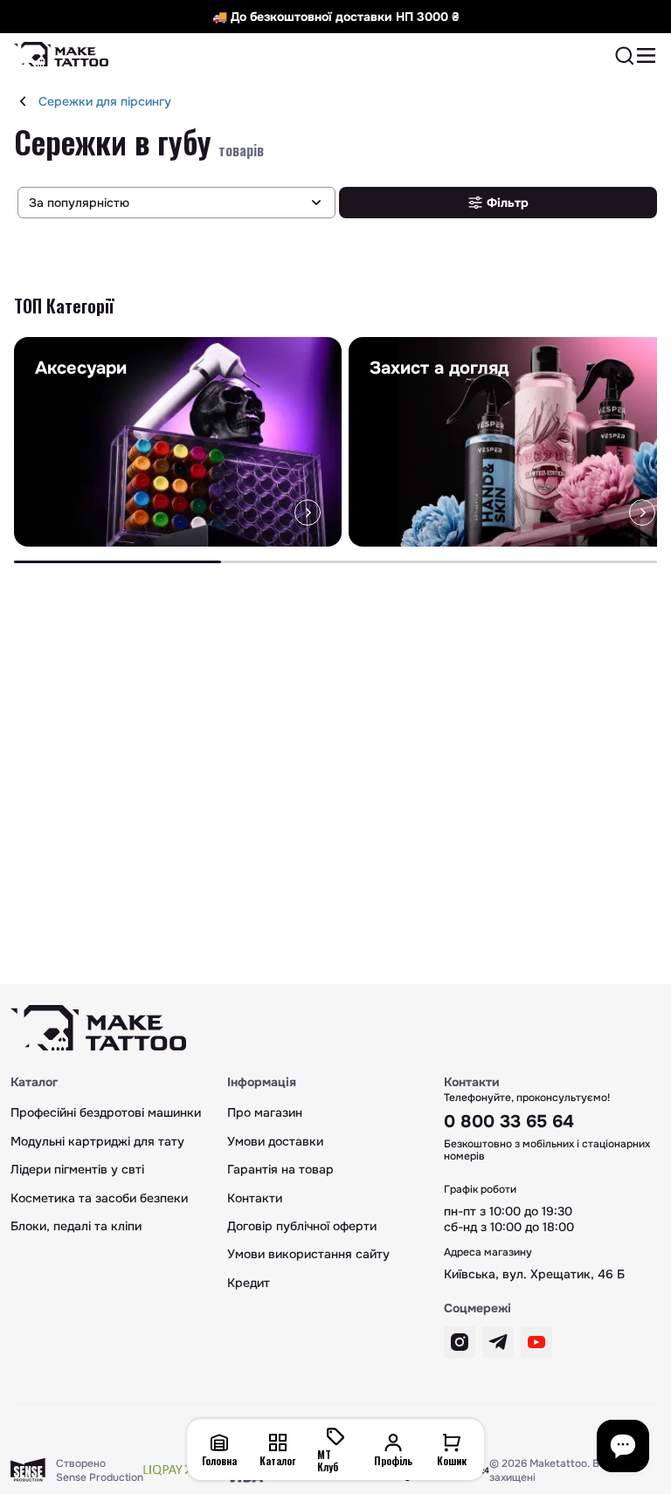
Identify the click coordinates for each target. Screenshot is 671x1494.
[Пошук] (624, 55)
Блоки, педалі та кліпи (76, 1226)
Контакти (254, 1198)
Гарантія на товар (280, 1169)
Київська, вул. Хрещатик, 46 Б (534, 1274)
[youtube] (536, 1342)
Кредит (248, 1283)
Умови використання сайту (308, 1254)
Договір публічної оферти (302, 1226)
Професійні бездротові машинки (105, 1112)
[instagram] (459, 1342)
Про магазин (264, 1112)
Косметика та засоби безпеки (99, 1198)
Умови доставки (275, 1141)
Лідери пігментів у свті (77, 1169)
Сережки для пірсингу (104, 101)
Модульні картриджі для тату (97, 1141)
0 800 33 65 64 (509, 1122)
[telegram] (498, 1342)
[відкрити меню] (646, 55)
